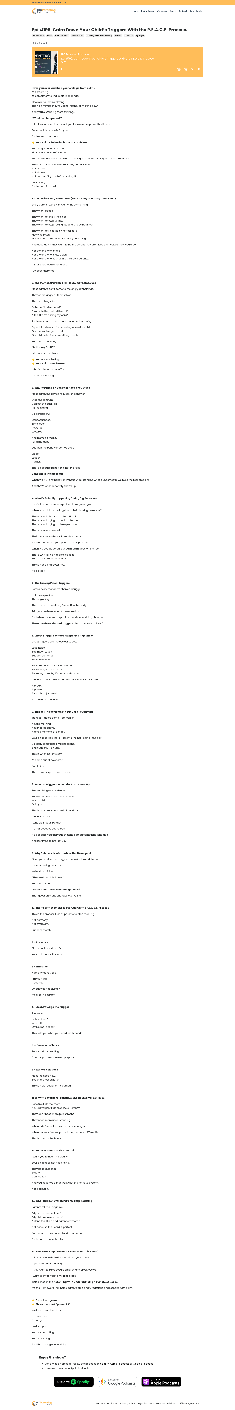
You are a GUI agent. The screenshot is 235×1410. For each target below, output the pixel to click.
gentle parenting (62, 36)
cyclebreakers (38, 36)
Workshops (162, 11)
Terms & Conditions (106, 1403)
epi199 (49, 36)
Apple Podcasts (119, 1363)
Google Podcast (143, 1363)
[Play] (62, 68)
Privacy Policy (127, 1403)
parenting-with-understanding (99, 36)
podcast (118, 36)
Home (136, 11)
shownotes (129, 36)
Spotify (104, 1363)
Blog (192, 11)
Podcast (183, 11)
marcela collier (77, 36)
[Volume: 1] (198, 68)
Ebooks (173, 11)
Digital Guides (147, 11)
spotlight (140, 36)
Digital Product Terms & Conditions (156, 1403)
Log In (199, 11)
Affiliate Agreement (189, 1403)
